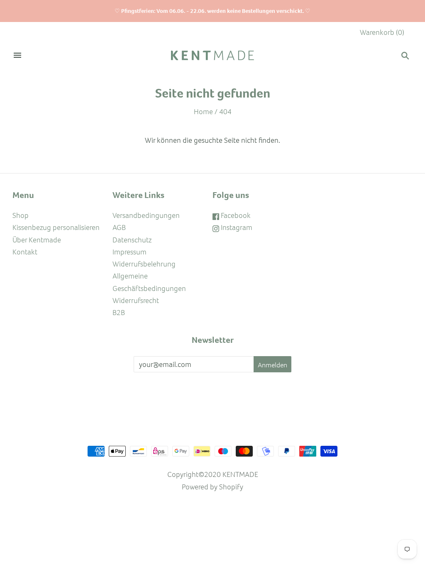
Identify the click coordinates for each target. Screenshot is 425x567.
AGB (119, 227)
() (382, 32)
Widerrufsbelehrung (144, 264)
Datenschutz (131, 239)
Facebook (235, 215)
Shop (20, 215)
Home (203, 111)
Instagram (235, 227)
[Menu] (17, 55)
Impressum (129, 252)
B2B (118, 312)
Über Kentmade (36, 239)
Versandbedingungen (146, 215)
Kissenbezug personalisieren (56, 227)
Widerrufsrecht (135, 300)
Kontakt (24, 252)
